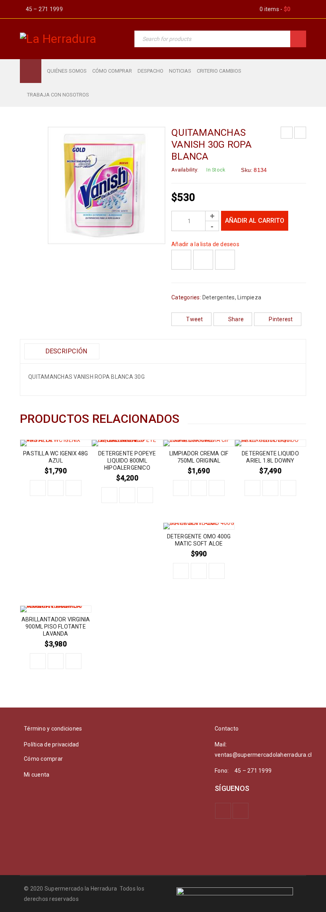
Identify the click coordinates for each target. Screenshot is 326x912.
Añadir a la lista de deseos (205, 244)
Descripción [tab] (65, 351)
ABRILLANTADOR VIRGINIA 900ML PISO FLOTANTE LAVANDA (55, 626)
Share (236, 319)
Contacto (227, 728)
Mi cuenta (36, 774)
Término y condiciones (53, 728)
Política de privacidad (51, 744)
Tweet (194, 319)
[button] (38, 488)
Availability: (184, 170)
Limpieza (249, 297)
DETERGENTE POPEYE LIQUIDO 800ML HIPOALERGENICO (127, 460)
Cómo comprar (43, 759)
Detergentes (218, 297)
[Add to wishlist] (181, 260)
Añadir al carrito (254, 220)
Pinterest (281, 319)
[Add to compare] (203, 260)
